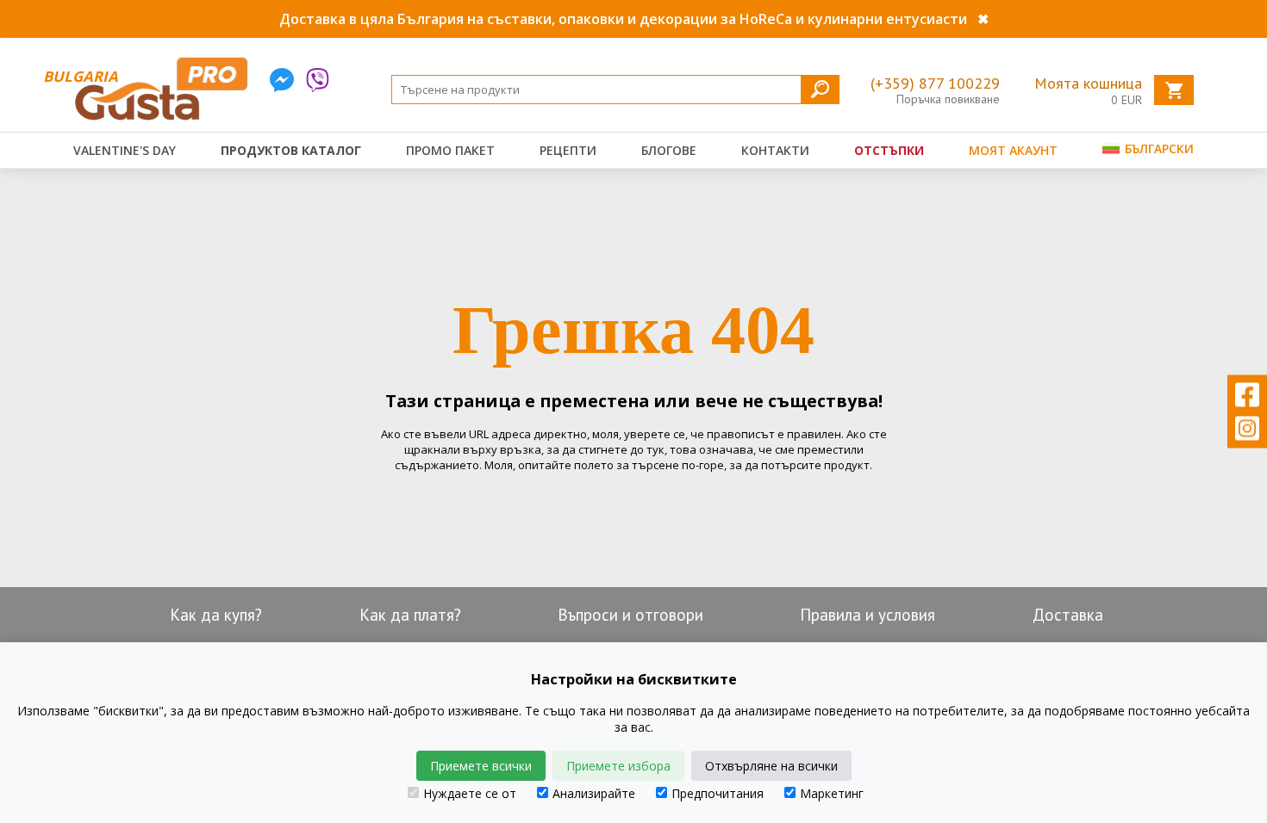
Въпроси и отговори (630, 614)
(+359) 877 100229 (935, 83)
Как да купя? (216, 614)
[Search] (820, 89)
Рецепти (568, 150)
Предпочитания (717, 793)
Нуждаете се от (469, 793)
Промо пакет (450, 150)
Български (1157, 148)
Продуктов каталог (291, 150)
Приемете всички (481, 766)
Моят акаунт (1013, 150)
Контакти (775, 150)
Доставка (1068, 614)
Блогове (668, 150)
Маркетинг (832, 793)
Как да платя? (410, 614)
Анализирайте (593, 793)
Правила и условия (867, 614)
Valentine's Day (124, 150)
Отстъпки (889, 150)
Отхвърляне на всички (771, 766)
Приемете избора (618, 766)
